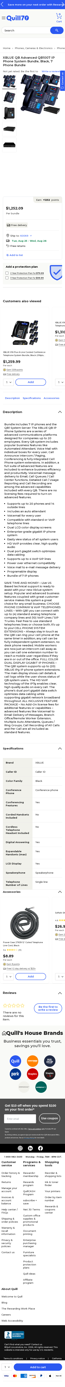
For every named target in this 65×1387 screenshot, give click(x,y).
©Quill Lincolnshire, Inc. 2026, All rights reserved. (28, 1347)
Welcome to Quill (11, 1296)
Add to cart (38, 1367)
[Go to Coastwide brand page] (32, 1061)
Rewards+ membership (30, 1174)
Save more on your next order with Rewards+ (32, 4)
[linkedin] (30, 1148)
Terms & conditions (13, 1358)
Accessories (51, 398)
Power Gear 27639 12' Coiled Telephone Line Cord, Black (23, 944)
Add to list (16, 255)
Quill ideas (29, 1273)
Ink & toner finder (51, 1184)
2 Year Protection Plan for (27, 273)
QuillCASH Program (29, 1193)
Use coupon (49, 1118)
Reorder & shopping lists (53, 1174)
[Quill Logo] (17, 17)
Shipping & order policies (9, 1220)
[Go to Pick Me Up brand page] (49, 1061)
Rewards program (28, 1184)
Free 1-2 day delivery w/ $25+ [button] (21, 968)
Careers (6, 1314)
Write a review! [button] (51, 71)
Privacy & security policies (7, 1243)
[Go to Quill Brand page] (15, 1061)
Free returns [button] (17, 245)
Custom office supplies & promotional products (31, 1220)
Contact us (8, 1252)
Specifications (32, 398)
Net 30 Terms (31, 1209)
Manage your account (9, 1190)
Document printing (29, 1232)
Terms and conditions (34, 1129)
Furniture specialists (29, 1254)
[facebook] (40, 1148)
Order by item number (53, 1199)
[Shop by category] (3, 17)
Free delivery (19, 225)
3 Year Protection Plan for (27, 278)
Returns (6, 1182)
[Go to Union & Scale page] (23, 1087)
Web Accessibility (12, 1320)
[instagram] (20, 1148)
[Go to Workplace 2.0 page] (41, 1087)
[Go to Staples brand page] (32, 1074)
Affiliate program (28, 1281)
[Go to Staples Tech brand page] (49, 1074)
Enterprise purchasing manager (29, 1243)
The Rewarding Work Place (18, 1308)
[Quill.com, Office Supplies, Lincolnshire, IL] (14, 1335)
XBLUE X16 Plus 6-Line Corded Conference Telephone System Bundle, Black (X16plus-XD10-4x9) (24, 354)
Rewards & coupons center (51, 1209)
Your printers (52, 1191)
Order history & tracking (10, 1174)
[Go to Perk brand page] (15, 1074)
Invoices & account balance (7, 1200)
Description (12, 398)
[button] (63, 4)
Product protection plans (29, 1264)
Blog (4, 1302)
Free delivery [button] (13, 374)
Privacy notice (37, 1358)
